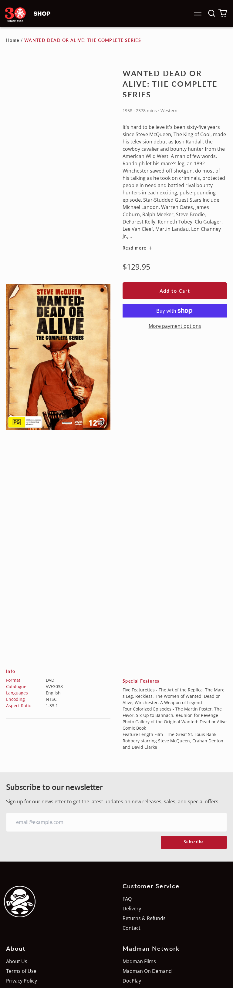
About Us (16, 961)
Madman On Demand (147, 971)
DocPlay (132, 980)
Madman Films (139, 961)
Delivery (132, 908)
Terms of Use (21, 971)
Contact (131, 928)
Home (12, 40)
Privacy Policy (21, 980)
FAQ (127, 899)
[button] (211, 13)
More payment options (175, 326)
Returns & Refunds (144, 918)
